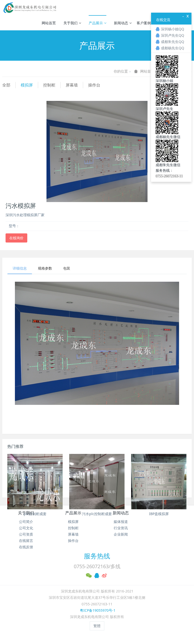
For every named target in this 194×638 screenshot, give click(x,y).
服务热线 (97, 555)
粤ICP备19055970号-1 (97, 610)
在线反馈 (26, 546)
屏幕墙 (72, 85)
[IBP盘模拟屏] (158, 481)
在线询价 (16, 237)
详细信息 (20, 268)
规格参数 (45, 268)
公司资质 (26, 534)
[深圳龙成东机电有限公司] (29, 7)
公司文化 (26, 527)
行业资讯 (121, 527)
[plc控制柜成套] (35, 481)
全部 (6, 85)
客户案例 (144, 22)
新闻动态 (121, 22)
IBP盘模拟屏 (159, 513)
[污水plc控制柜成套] (97, 481)
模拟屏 (27, 85)
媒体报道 (121, 521)
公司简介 (26, 521)
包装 (66, 268)
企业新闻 (121, 534)
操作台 (94, 85)
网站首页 (49, 22)
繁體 (97, 625)
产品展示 (96, 22)
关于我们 (70, 22)
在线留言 (26, 540)
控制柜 (49, 85)
